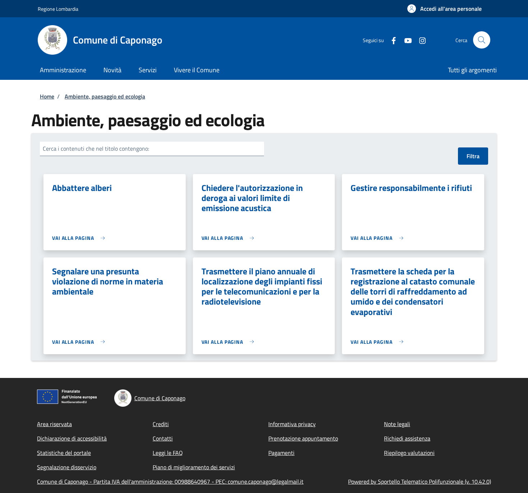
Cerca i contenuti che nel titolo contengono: (96, 148)
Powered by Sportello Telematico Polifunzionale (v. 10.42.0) (419, 481)
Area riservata (54, 424)
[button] (444, 8)
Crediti (161, 424)
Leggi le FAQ (168, 452)
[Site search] (481, 40)
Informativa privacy (292, 424)
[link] (80, 238)
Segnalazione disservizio (66, 467)
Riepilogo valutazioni (409, 452)
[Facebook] (391, 40)
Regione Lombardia (58, 9)
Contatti (163, 438)
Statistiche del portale (64, 452)
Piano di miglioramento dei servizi (194, 467)
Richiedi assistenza (407, 438)
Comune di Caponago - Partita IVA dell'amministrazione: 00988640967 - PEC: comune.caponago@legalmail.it (170, 481)
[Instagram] (419, 40)
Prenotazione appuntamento (303, 438)
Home (47, 96)
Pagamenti (281, 452)
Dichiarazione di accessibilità (72, 438)
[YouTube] (405, 40)
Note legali (397, 424)
